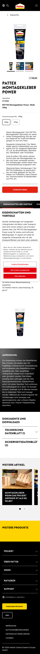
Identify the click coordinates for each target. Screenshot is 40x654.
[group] (20, 48)
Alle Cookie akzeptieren (20, 270)
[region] (20, 261)
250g (6, 122)
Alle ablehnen (20, 276)
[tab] (20, 509)
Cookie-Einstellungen (19, 264)
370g (16, 122)
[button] (20, 431)
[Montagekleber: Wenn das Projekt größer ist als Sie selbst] (17, 487)
